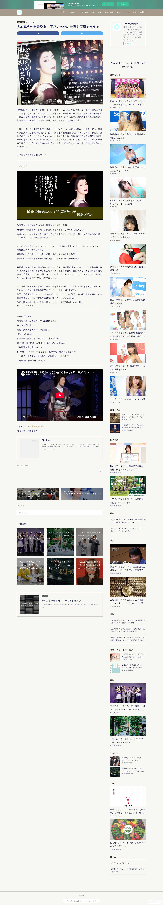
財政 (93, 12)
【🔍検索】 (72, 12)
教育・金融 (109, 12)
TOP (63, 12)
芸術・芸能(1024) (22, 465)
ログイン (122, 4)
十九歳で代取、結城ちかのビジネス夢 (127, 399)
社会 (135, 12)
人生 (118, 12)
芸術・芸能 (21, 22)
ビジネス (126, 12)
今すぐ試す (108, 4)
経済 (99, 12)
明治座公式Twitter (36, 426)
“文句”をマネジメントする (120, 863)
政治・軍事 (84, 12)
